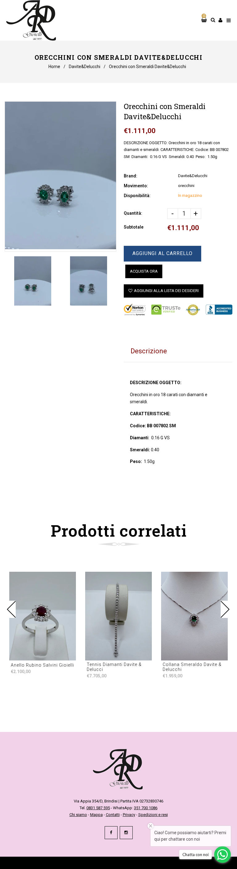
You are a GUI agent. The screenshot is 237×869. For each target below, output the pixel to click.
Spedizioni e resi (153, 814)
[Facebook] (111, 832)
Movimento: (136, 185)
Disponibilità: (137, 195)
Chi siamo (78, 814)
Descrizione (149, 351)
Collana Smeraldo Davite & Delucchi (192, 667)
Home (54, 66)
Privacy (129, 814)
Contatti (113, 814)
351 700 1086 (145, 808)
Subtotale (133, 227)
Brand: (130, 175)
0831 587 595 (98, 808)
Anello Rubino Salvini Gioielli (42, 665)
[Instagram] (126, 832)
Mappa (96, 814)
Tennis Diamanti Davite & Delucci (114, 667)
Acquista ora (144, 271)
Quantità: (133, 213)
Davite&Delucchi (84, 66)
